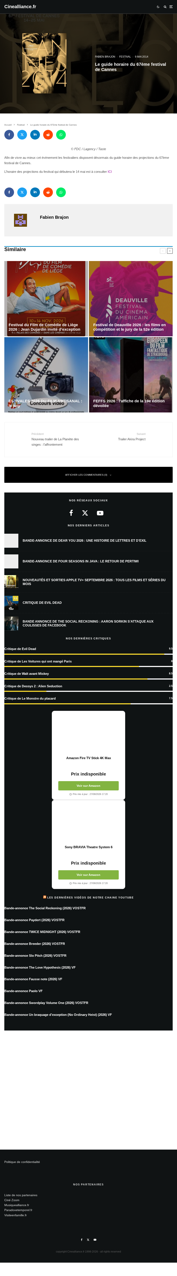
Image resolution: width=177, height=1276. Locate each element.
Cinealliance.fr (20, 6)
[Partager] (9, 135)
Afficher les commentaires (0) (86, 475)
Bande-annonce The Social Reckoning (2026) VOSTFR (45, 908)
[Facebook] (82, 1239)
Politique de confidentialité (22, 1162)
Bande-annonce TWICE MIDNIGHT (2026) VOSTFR (42, 932)
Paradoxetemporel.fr (18, 1210)
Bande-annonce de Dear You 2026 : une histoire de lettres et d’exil (84, 540)
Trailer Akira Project (131, 437)
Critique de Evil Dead (42, 602)
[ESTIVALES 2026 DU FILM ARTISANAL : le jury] (46, 374)
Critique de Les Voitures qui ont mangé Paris (38, 661)
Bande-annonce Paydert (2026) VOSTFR (34, 920)
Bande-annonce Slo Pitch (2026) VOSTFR (35, 955)
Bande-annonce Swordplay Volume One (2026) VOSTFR (46, 1003)
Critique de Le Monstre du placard (30, 698)
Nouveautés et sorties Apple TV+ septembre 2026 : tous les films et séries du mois (94, 582)
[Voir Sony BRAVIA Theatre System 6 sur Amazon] (88, 822)
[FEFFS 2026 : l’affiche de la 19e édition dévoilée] (131, 374)
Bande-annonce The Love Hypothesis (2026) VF (40, 967)
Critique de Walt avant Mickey (26, 673)
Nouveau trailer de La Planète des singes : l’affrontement (55, 439)
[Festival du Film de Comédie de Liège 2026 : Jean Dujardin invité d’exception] (46, 298)
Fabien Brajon (105, 56)
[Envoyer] (48, 135)
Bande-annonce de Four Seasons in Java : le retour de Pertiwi (81, 561)
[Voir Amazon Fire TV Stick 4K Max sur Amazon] (88, 733)
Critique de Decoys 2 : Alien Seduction (33, 686)
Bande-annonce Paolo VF (23, 991)
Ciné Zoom (11, 1200)
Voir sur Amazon (88, 785)
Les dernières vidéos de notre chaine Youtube (90, 897)
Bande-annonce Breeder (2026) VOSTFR (34, 944)
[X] (88, 1239)
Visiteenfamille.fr (15, 1215)
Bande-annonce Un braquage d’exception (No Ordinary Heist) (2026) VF (58, 1014)
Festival (125, 56)
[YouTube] (95, 1239)
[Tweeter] (22, 135)
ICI (110, 171)
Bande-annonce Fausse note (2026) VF (33, 979)
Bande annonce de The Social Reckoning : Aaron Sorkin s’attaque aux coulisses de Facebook (88, 623)
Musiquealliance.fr (16, 1205)
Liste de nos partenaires (20, 1195)
